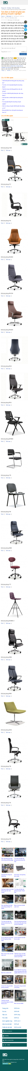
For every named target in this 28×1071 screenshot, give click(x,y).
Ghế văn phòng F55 (6, 221)
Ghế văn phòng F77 (6, 585)
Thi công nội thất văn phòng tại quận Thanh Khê (19, 891)
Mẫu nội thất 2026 (9, 1040)
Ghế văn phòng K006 (6, 657)
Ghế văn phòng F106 (6, 148)
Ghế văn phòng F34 (6, 839)
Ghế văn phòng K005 (6, 694)
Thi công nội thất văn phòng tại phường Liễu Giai (19, 860)
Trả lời (8, 70)
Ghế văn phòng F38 (6, 766)
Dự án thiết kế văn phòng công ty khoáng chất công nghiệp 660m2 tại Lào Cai (20, 971)
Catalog (7, 1035)
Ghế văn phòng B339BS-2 (7, 621)
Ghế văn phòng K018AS (7, 257)
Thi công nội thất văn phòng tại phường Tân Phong (6, 923)
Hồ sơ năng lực (8, 1031)
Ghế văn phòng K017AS (7, 293)
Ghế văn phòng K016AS (7, 330)
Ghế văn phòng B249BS (7, 439)
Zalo (26, 29)
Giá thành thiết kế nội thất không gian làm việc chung (7, 891)
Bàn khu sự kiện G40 (6, 972)
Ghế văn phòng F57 (6, 184)
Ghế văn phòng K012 (6, 366)
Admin (15, 58)
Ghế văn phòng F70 (6, 475)
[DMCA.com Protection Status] (6, 1064)
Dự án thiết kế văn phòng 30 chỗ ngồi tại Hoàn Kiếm (7, 939)
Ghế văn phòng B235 (6, 730)
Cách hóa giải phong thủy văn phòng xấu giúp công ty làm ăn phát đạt (20, 923)
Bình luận (9, 16)
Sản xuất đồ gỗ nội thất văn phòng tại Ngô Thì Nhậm (6, 907)
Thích (2, 16)
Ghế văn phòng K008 (6, 548)
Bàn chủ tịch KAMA (18, 1003)
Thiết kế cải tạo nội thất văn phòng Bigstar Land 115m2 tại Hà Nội (20, 955)
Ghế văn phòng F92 (6, 512)
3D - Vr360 (7, 1044)
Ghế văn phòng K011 (6, 403)
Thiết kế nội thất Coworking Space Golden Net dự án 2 (7, 1002)
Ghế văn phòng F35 (6, 803)
